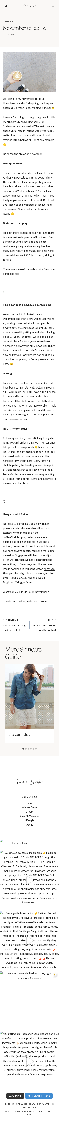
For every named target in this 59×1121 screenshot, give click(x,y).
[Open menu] (53, 6)
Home (30, 803)
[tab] (23, 749)
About (29, 825)
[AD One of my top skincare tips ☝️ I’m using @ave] (29, 880)
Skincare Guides (29, 807)
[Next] (50, 705)
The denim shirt (19, 734)
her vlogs (49, 568)
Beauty (29, 812)
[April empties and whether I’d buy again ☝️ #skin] (29, 1000)
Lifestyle (8, 22)
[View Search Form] (5, 5)
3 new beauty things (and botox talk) (15, 625)
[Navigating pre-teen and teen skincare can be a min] (29, 1061)
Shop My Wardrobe (29, 816)
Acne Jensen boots (17, 469)
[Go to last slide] (8, 705)
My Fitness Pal (12, 405)
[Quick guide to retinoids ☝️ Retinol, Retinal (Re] (29, 940)
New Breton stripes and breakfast (44, 625)
